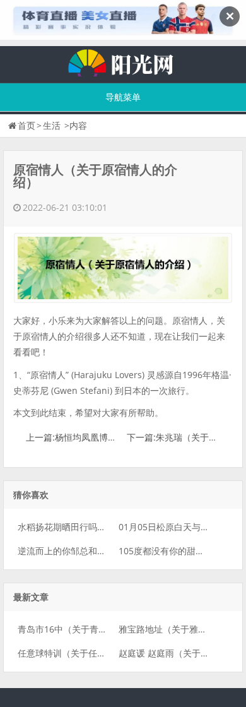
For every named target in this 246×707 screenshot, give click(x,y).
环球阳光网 (123, 61)
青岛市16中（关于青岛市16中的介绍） (94, 629)
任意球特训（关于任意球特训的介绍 (88, 653)
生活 (52, 125)
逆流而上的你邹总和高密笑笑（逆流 (88, 551)
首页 (26, 125)
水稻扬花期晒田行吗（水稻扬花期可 (88, 527)
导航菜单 (123, 97)
